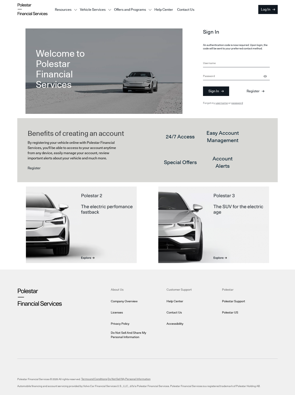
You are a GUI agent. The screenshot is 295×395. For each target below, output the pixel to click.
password (237, 103)
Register (253, 91)
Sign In (213, 91)
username (222, 103)
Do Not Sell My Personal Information (129, 379)
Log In (265, 9)
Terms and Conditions (94, 379)
